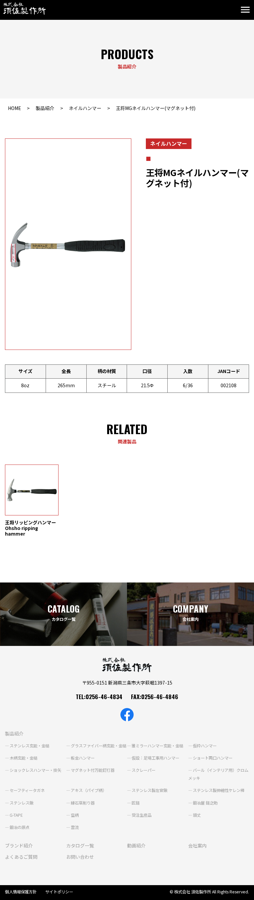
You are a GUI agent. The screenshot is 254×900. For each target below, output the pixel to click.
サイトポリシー (59, 892)
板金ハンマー (83, 758)
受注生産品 (141, 815)
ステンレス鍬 (21, 803)
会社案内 (197, 845)
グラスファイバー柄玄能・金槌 (98, 746)
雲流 (75, 827)
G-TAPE (16, 815)
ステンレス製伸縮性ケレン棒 (218, 790)
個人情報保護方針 (21, 892)
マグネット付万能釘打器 (92, 770)
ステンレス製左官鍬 (149, 790)
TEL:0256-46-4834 (99, 696)
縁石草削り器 (83, 803)
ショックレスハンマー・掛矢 (35, 770)
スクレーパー (143, 770)
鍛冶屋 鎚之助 (205, 803)
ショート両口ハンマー (213, 758)
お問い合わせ (80, 856)
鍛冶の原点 (19, 827)
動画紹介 (136, 845)
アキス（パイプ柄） (88, 790)
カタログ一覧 (80, 845)
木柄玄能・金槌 (23, 758)
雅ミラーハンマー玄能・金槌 (157, 746)
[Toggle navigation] (246, 10)
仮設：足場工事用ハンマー (155, 758)
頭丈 (197, 815)
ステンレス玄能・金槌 (29, 746)
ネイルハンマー (85, 108)
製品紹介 (45, 108)
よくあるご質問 (21, 856)
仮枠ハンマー (205, 746)
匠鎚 (136, 803)
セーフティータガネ (27, 790)
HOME (14, 108)
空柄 (75, 815)
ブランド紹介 (19, 845)
